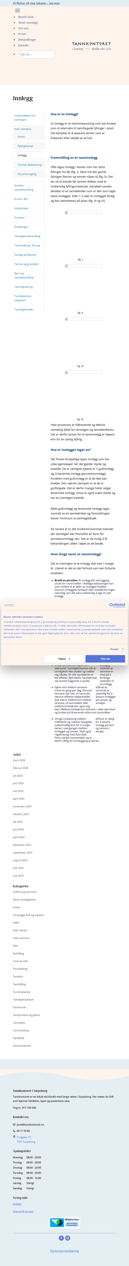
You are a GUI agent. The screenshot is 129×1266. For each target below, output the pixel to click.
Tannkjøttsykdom (23, 999)
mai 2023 (18, 875)
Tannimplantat (21, 992)
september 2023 (22, 852)
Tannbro (18, 976)
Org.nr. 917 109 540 (24, 1107)
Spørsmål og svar (23, 1211)
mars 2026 (19, 760)
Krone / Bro (21, 199)
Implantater (21, 208)
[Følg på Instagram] (67, 1238)
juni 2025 (18, 783)
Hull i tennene (22, 129)
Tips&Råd (18, 1038)
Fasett (16, 907)
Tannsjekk (19, 1022)
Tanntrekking (21, 1030)
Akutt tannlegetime (24, 899)
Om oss (23, 28)
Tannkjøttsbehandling (27, 236)
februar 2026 (20, 768)
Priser (22, 34)
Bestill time (26, 17)
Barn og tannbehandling (23, 275)
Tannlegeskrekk (23, 309)
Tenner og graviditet (26, 264)
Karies (21, 136)
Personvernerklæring (64, 1251)
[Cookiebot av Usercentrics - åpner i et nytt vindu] (111, 605)
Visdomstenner (22, 1045)
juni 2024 (18, 829)
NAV (15, 946)
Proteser (19, 217)
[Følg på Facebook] (61, 1238)
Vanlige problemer (25, 255)
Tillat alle (105, 658)
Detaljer (114, 649)
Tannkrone (19, 1007)
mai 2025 (18, 791)
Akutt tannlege (28, 22)
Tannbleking (20, 969)
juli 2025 (18, 775)
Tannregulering (23, 287)
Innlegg (22, 155)
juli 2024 (18, 821)
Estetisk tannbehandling (23, 187)
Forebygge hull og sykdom (28, 915)
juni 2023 (18, 868)
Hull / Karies (20, 930)
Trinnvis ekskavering (30, 164)
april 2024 (19, 837)
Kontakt (23, 45)
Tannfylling (19, 984)
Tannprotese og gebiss (26, 1015)
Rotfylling (18, 953)
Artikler (17, 1204)
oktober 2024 (21, 814)
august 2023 (20, 860)
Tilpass (62, 658)
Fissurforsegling (27, 174)
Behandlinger (27, 39)
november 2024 (22, 806)
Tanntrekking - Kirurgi (27, 245)
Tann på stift (20, 961)
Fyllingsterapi (25, 146)
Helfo (16, 922)
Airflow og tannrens (24, 892)
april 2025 (19, 798)
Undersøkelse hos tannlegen (25, 117)
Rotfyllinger (21, 227)
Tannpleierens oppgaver (22, 298)
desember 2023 (22, 845)
